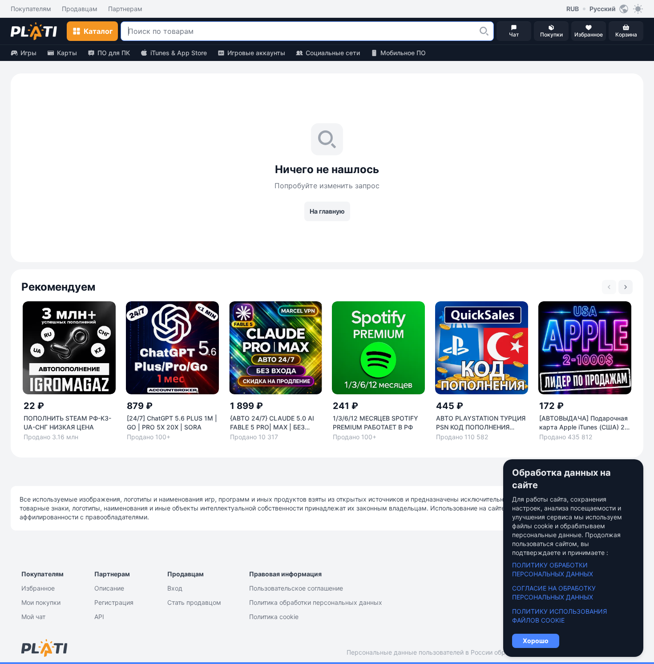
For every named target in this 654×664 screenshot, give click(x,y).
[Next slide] (625, 287)
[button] (484, 31)
